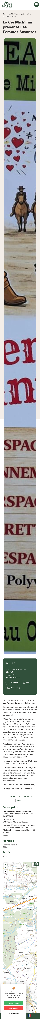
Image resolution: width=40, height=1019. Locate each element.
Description (14, 797)
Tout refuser (13, 1008)
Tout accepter (14, 1003)
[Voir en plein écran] (5, 871)
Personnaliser (14, 1013)
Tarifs (20, 800)
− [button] (5, 867)
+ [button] (5, 864)
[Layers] (34, 865)
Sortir (5, 14)
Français (29, 1015)
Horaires (27, 797)
